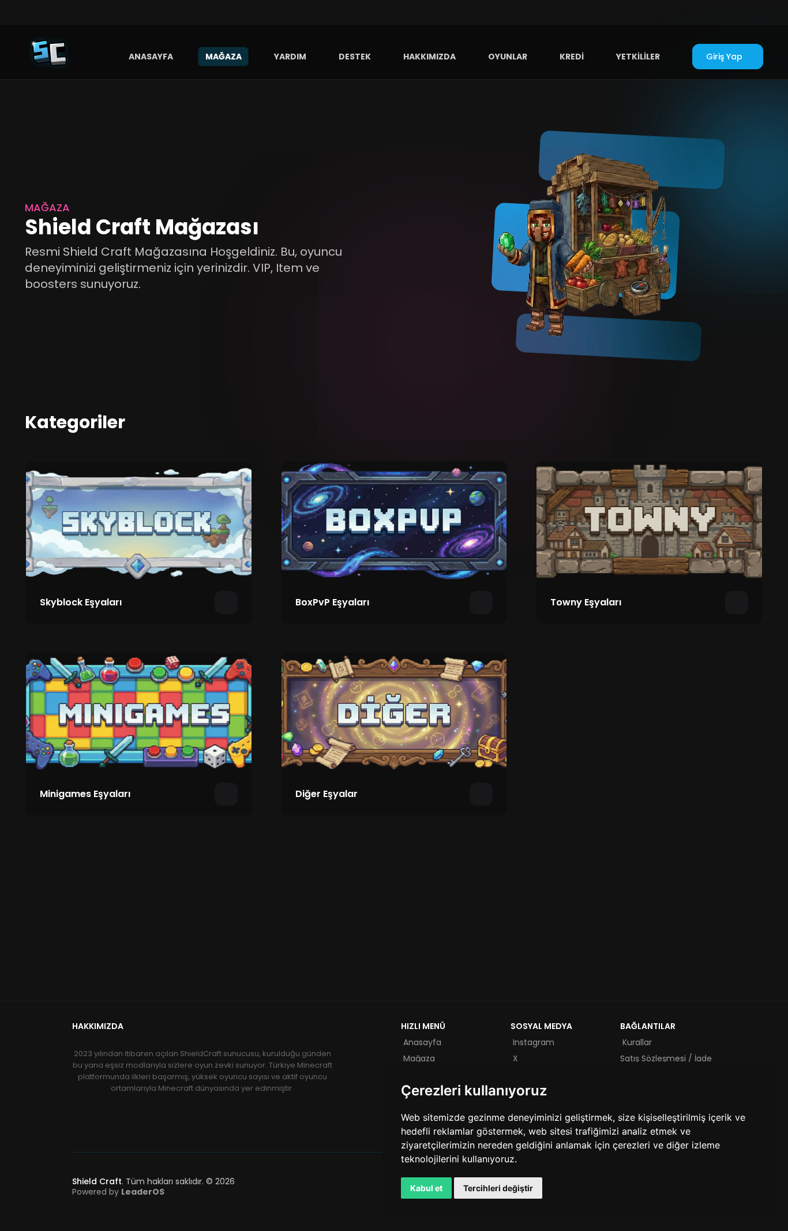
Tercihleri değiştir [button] (498, 1188)
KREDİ (572, 56)
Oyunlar (507, 56)
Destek (355, 56)
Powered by (118, 1191)
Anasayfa (151, 56)
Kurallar (637, 1042)
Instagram (533, 1042)
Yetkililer (638, 56)
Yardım (290, 56)
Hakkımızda (429, 56)
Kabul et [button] (426, 1188)
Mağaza (223, 56)
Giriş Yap (724, 56)
